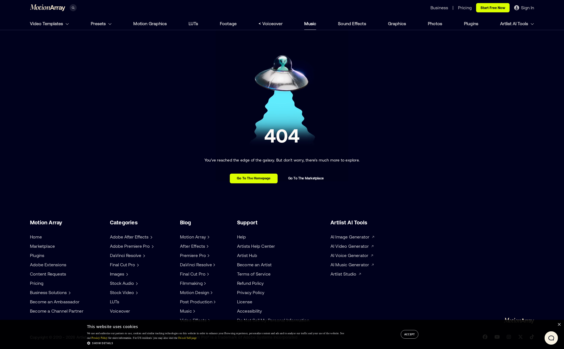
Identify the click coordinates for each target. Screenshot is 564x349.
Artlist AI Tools (514, 23)
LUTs (193, 23)
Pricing (36, 283)
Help (241, 236)
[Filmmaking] (204, 283)
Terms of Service (254, 273)
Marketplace (42, 246)
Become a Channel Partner (56, 310)
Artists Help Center (256, 246)
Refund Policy (250, 283)
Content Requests (48, 273)
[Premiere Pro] (208, 255)
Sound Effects (352, 23)
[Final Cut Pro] (207, 274)
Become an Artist (254, 264)
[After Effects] (207, 246)
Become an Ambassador (55, 301)
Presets (99, 23)
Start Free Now (493, 8)
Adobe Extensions (48, 264)
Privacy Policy (251, 292)
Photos (435, 23)
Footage (228, 23)
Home (36, 236)
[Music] (193, 311)
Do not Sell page (187, 338)
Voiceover (272, 23)
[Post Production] (214, 301)
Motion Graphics (150, 23)
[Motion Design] (211, 292)
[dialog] (282, 334)
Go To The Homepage (254, 178)
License (244, 301)
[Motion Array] (208, 237)
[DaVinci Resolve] (213, 264)
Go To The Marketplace (306, 178)
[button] (215, 343)
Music (310, 23)
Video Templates (47, 23)
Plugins (471, 23)
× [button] (559, 324)
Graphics (397, 23)
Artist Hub (247, 255)
